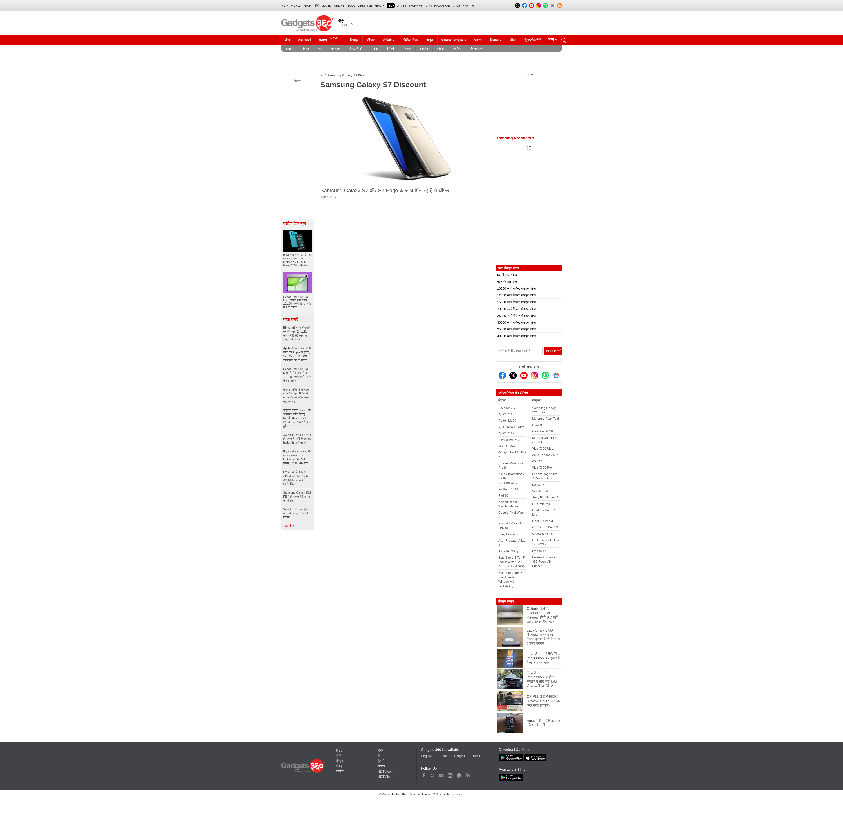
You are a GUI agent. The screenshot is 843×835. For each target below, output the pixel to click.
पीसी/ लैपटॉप (356, 48)
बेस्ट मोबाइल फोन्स (507, 281)
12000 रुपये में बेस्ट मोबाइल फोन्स (516, 295)
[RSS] (559, 5)
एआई (328, 39)
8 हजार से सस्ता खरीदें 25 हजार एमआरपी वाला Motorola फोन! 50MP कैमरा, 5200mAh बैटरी (297, 457)
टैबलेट (305, 48)
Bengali (459, 756)
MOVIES (327, 5)
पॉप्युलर (536, 400)
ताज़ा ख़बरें (290, 319)
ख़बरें (339, 755)
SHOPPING (415, 5)
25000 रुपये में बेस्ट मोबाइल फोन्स (516, 315)
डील (512, 40)
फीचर (371, 40)
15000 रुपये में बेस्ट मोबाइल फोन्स (516, 302)
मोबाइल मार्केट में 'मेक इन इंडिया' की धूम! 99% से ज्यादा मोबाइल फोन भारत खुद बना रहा (296, 395)
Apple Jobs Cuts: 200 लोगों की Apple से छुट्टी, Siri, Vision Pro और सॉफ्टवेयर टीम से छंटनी (297, 354)
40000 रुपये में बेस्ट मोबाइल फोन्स (516, 336)
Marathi (468, 5)
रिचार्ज (494, 40)
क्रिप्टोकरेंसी (533, 40)
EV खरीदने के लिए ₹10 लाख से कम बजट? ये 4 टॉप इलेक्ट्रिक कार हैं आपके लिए (295, 478)
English (426, 756)
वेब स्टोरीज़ (476, 48)
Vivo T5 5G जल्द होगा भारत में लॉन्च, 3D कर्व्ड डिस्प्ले (295, 513)
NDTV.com (386, 771)
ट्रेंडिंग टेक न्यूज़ (294, 223)
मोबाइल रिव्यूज (506, 601)
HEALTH (379, 5)
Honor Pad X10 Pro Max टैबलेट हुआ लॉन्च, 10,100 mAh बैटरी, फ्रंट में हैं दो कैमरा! (297, 374)
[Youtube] (524, 375)
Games (401, 5)
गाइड (429, 40)
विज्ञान (407, 48)
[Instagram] (534, 375)
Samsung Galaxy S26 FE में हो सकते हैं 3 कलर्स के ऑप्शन (297, 496)
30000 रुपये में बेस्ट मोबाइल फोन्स (516, 322)
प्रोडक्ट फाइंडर (452, 40)
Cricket (340, 5)
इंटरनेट (424, 48)
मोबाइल (289, 48)
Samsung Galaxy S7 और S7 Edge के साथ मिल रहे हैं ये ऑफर (385, 190)
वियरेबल (457, 48)
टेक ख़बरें (304, 40)
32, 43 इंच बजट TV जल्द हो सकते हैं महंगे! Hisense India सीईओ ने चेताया (297, 438)
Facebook (424, 774)
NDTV (285, 5)
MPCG (456, 5)
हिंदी (317, 5)
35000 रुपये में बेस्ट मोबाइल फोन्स (516, 329)
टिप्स (375, 48)
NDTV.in (384, 776)
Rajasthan (442, 5)
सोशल (440, 48)
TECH (390, 5)
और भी (288, 526)
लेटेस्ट (502, 400)
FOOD (352, 5)
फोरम (478, 40)
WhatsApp (459, 774)
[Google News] (556, 375)
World (296, 5)
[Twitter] (513, 375)
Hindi (443, 756)
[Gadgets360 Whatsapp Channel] (545, 375)
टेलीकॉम (391, 48)
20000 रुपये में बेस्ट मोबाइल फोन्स (516, 309)
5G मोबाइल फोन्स (507, 275)
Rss (467, 774)
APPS (428, 5)
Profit (308, 5)
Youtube (441, 774)
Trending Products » (515, 138)
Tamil (476, 756)
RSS (339, 750)
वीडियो (387, 40)
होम (287, 40)
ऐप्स (320, 48)
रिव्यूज (354, 40)
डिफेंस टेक (410, 40)
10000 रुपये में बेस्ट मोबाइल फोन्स (516, 288)
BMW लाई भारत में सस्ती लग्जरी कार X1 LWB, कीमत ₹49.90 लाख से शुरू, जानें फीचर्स (296, 333)
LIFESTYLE (365, 5)
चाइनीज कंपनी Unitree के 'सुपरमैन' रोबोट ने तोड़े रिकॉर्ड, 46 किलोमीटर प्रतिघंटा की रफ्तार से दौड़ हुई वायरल (297, 418)
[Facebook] (502, 375)
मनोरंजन (335, 48)
